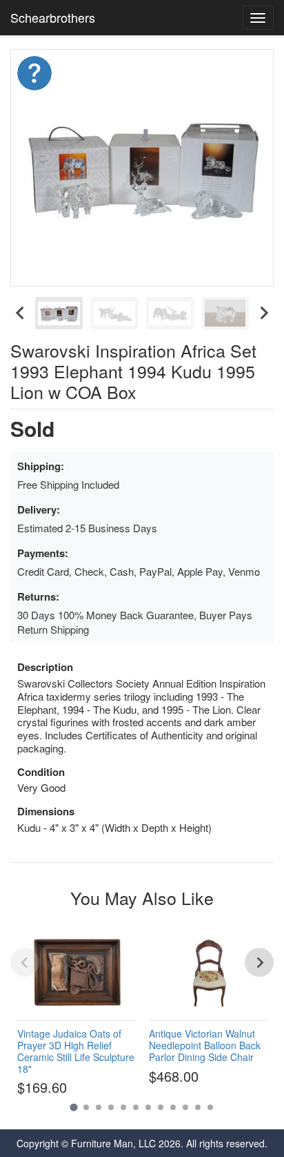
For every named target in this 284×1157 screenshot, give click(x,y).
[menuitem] (58, 313)
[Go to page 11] (198, 1107)
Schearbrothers (52, 17)
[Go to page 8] (160, 1107)
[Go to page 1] (73, 1107)
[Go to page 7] (148, 1107)
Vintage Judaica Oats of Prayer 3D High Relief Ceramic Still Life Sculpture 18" (75, 1051)
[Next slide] (263, 313)
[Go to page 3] (98, 1107)
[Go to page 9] (173, 1107)
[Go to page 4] (111, 1107)
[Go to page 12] (210, 1107)
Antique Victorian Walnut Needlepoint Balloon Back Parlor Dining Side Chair (205, 1045)
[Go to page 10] (185, 1107)
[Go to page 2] (86, 1107)
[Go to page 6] (136, 1107)
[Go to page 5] (123, 1107)
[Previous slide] (24, 962)
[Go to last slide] (20, 313)
